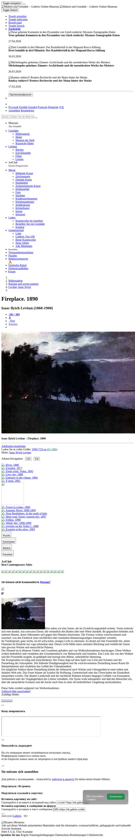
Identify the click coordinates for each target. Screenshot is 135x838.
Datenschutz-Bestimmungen (71, 834)
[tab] (14, 314)
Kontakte (27, 831)
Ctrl (28, 459)
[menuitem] (61, 107)
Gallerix (16, 815)
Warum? (45, 582)
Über (19, 831)
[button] (17, 16)
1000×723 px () (44, 449)
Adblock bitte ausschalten (15, 691)
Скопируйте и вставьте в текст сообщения (26, 809)
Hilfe (4, 831)
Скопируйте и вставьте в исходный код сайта (28, 802)
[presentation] (71, 327)
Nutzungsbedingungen (42, 834)
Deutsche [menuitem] (53, 107)
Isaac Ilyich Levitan (20, 452)
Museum (14, 124)
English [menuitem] (23, 107)
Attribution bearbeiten (13, 446)
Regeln (25, 834)
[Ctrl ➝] (15, 507)
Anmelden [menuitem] (14, 110)
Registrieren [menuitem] (27, 110)
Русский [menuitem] (13, 107)
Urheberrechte (95, 834)
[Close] (36, 117)
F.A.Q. (12, 831)
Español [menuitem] (32, 107)
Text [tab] (12, 320)
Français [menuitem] (42, 107)
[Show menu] (24, 4)
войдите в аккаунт (63, 779)
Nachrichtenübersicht (20, 94)
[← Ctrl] (10, 480)
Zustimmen (116, 796)
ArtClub (18, 164)
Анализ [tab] (12, 323)
